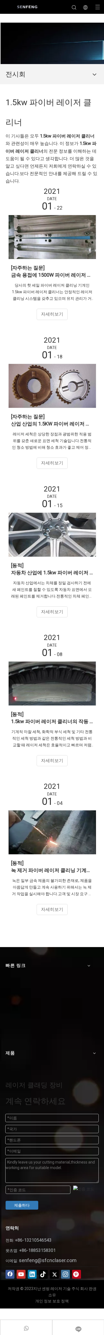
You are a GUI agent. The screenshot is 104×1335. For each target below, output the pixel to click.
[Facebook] (10, 1274)
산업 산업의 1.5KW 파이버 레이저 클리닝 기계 (52, 424)
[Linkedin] (32, 1274)
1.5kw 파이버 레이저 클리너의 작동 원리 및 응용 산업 (52, 721)
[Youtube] (21, 1274)
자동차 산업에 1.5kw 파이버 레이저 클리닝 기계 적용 (52, 572)
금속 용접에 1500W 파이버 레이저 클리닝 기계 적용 (52, 275)
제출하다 (22, 1205)
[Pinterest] (76, 1274)
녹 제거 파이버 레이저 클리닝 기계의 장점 (52, 870)
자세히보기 (52, 314)
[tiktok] (43, 1274)
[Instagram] (65, 1274)
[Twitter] (54, 1274)
